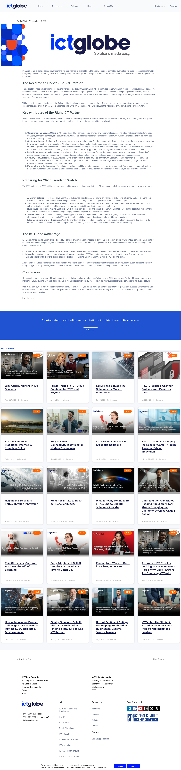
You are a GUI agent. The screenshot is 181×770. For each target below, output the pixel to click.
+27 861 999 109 (29, 714)
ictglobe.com (27, 298)
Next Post (158, 659)
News (89, 6)
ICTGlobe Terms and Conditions (68, 710)
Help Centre (159, 6)
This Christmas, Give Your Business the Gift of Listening (21, 566)
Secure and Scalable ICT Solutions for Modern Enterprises (111, 389)
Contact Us (108, 6)
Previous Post (24, 659)
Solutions (74, 6)
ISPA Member (65, 745)
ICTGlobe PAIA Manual (69, 739)
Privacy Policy (65, 723)
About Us (96, 709)
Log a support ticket (100, 739)
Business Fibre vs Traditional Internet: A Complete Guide (18, 445)
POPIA (62, 717)
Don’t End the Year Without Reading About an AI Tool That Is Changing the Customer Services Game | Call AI (158, 507)
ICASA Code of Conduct (69, 756)
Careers (95, 714)
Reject (133, 766)
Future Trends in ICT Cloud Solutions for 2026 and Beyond (67, 389)
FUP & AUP (64, 734)
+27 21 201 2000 (29, 717)
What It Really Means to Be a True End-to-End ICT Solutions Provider (113, 504)
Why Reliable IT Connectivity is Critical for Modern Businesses (66, 445)
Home (40, 6)
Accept (120, 766)
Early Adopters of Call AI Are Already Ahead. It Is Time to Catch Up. (65, 566)
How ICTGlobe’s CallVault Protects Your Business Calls (157, 389)
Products (55, 6)
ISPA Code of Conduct (69, 751)
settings (104, 767)
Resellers (173, 6)
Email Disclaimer (66, 728)
